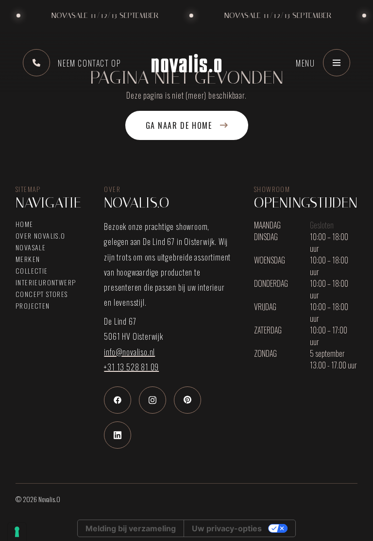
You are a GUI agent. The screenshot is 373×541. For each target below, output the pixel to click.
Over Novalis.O (41, 236)
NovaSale (31, 247)
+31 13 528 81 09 (131, 367)
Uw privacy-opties (227, 528)
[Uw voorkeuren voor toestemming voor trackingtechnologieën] (17, 532)
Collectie (32, 271)
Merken (28, 259)
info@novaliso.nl (129, 352)
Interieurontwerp (46, 282)
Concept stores (42, 294)
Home (25, 224)
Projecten (33, 306)
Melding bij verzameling (130, 528)
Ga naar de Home (179, 125)
